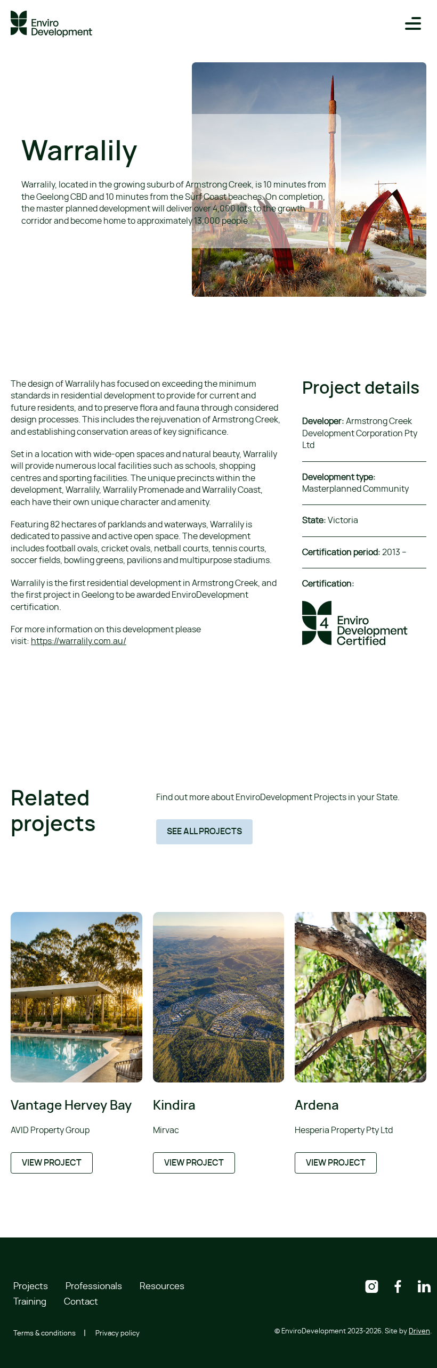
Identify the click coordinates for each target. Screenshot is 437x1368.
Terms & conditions (44, 1333)
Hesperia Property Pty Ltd (344, 1130)
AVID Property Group (50, 1130)
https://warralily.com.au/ (78, 641)
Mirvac (166, 1130)
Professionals (94, 1286)
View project (52, 1163)
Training (29, 1301)
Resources (162, 1286)
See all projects (204, 831)
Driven (419, 1331)
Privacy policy (117, 1333)
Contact (81, 1301)
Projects (30, 1286)
